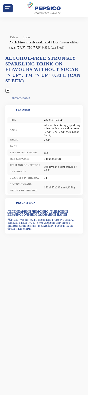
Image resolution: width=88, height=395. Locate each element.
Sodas (26, 37)
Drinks (14, 37)
